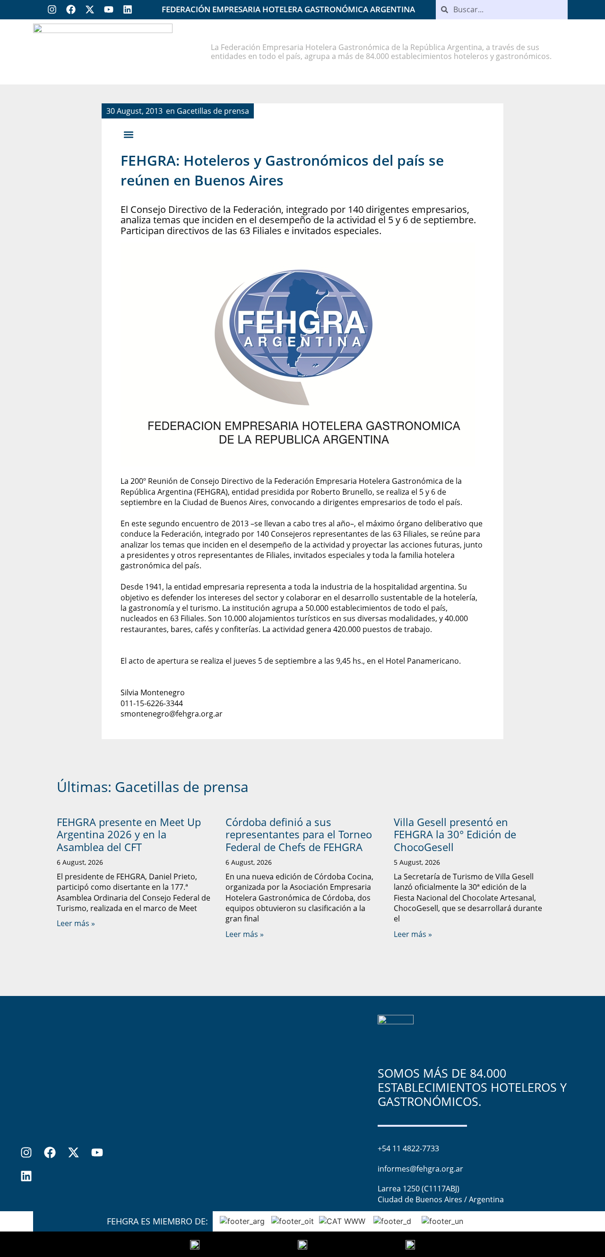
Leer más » (76, 923)
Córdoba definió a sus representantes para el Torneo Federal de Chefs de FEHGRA (298, 834)
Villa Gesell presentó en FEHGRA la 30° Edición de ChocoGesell (455, 834)
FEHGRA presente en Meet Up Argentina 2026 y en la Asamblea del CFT (129, 834)
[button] (128, 135)
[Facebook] (70, 9)
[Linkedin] (127, 9)
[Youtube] (108, 9)
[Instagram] (52, 9)
